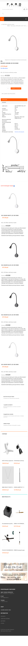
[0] (24, 9)
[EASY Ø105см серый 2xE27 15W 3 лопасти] (8, 448)
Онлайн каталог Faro (6, 609)
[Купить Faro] (14, 576)
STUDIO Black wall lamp (19, 460)
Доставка (3, 620)
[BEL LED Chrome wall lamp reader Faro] (14, 42)
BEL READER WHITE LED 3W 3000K (10, 215)
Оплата (2, 623)
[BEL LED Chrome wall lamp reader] (14, 144)
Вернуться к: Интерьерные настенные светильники (15, 59)
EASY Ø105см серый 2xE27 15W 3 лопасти (11, 460)
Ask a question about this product (8, 93)
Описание (4, 99)
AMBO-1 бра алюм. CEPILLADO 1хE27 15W (16, 25)
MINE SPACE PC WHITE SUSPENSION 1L (10, 487)
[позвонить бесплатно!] (14, 567)
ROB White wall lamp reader (8, 24)
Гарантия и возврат (5, 618)
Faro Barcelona (4, 68)
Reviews (4, 102)
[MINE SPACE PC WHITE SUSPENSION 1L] (8, 475)
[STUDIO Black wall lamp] (19, 448)
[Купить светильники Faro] (14, 5)
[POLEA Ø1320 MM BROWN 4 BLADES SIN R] (8, 537)
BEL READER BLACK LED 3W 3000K (10, 265)
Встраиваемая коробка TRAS (8, 523)
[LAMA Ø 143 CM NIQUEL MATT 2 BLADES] (19, 511)
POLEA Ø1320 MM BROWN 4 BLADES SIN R (11, 550)
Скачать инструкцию (19, 131)
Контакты (3, 616)
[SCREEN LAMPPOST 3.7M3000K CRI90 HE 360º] (19, 475)
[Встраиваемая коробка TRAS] (8, 511)
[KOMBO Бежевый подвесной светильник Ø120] (19, 537)
